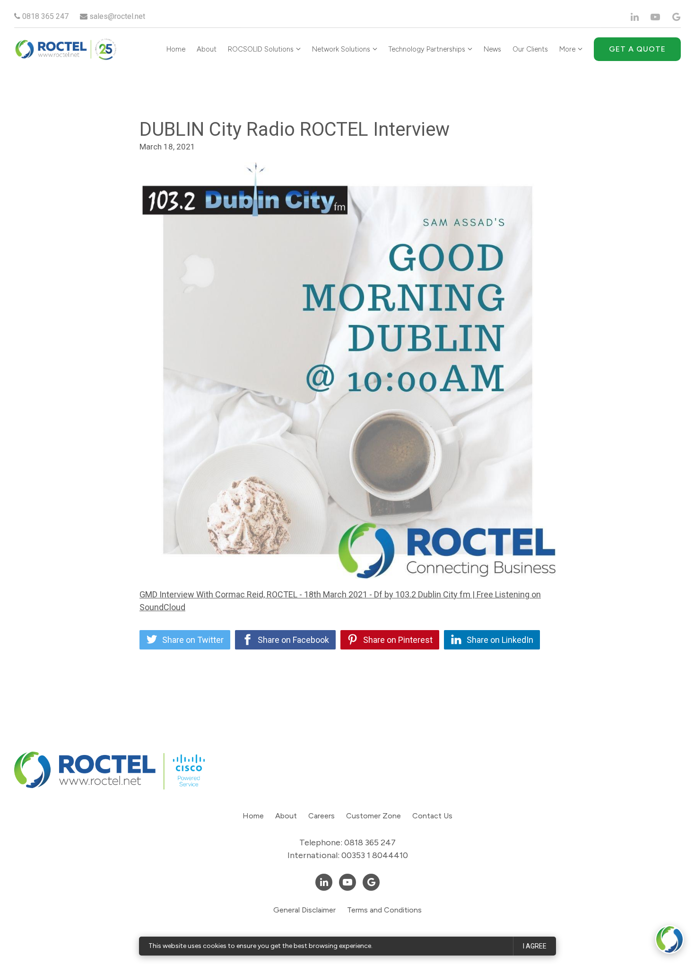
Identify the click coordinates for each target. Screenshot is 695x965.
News (492, 49)
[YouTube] (655, 17)
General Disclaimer (304, 909)
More (567, 49)
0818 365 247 (44, 16)
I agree (535, 946)
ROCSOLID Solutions (261, 49)
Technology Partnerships (427, 49)
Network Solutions (341, 49)
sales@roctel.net (116, 16)
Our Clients (530, 49)
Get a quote (637, 48)
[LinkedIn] (634, 17)
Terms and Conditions (384, 909)
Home (175, 49)
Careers (321, 815)
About (207, 49)
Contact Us (432, 815)
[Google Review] (676, 17)
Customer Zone (373, 815)
